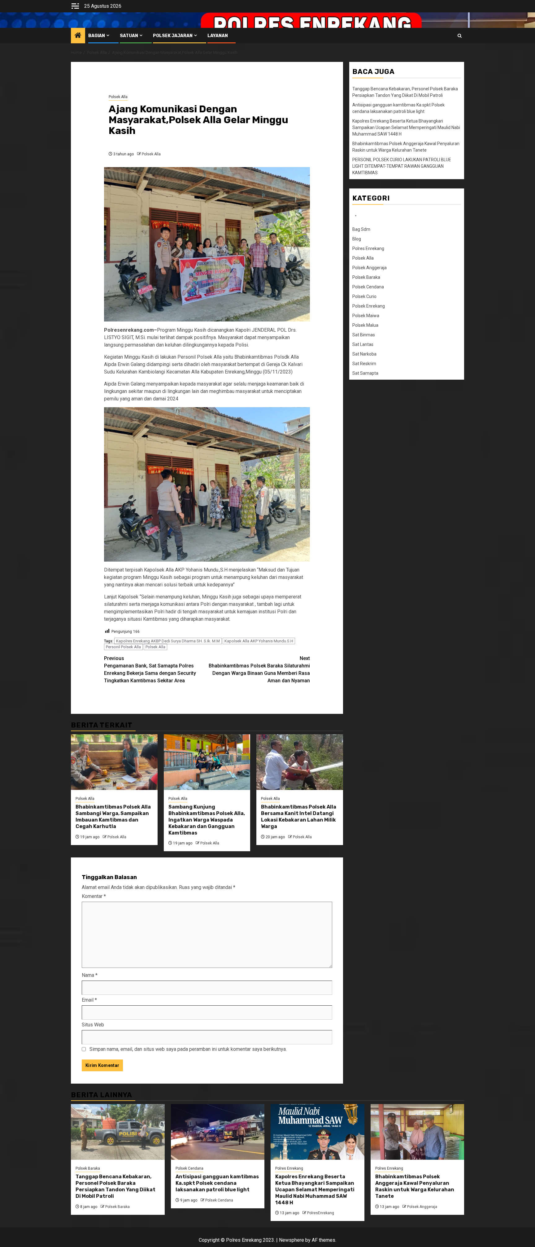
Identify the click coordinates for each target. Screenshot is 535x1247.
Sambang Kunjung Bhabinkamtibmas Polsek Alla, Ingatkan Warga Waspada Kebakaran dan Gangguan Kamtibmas (206, 819)
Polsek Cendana (368, 286)
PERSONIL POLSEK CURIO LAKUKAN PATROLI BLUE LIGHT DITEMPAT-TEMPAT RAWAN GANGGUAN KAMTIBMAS (401, 166)
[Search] (459, 36)
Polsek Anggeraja (369, 267)
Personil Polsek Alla (123, 647)
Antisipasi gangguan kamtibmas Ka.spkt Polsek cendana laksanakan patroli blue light (217, 1183)
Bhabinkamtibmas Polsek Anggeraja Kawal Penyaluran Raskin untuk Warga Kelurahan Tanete (414, 1186)
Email (89, 1000)
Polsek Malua (365, 325)
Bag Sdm (361, 229)
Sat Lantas (362, 344)
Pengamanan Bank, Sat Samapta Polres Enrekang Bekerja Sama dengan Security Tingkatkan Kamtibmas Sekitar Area (150, 669)
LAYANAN (217, 35)
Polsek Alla (118, 97)
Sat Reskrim (364, 363)
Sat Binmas (363, 334)
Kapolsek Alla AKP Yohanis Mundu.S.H (258, 641)
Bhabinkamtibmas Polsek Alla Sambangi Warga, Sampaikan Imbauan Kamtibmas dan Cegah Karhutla (113, 816)
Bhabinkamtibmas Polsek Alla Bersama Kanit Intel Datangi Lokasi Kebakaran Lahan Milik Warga (298, 816)
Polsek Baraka (366, 277)
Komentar (94, 896)
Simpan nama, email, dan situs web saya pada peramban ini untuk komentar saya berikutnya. (188, 1049)
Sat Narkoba (364, 354)
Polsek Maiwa (365, 315)
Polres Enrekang (368, 248)
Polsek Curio (364, 296)
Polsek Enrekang (368, 306)
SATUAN (129, 35)
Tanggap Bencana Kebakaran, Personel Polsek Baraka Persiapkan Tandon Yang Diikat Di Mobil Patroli (115, 1186)
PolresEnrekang (320, 1213)
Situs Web (93, 1025)
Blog (356, 238)
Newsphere (291, 1240)
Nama (90, 975)
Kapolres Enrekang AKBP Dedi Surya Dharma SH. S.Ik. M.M (168, 641)
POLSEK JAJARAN (173, 35)
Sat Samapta (365, 373)
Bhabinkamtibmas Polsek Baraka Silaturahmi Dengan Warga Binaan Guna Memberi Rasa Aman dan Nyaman (259, 669)
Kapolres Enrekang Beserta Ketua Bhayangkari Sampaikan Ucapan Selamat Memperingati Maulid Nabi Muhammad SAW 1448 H (406, 127)
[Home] (78, 36)
